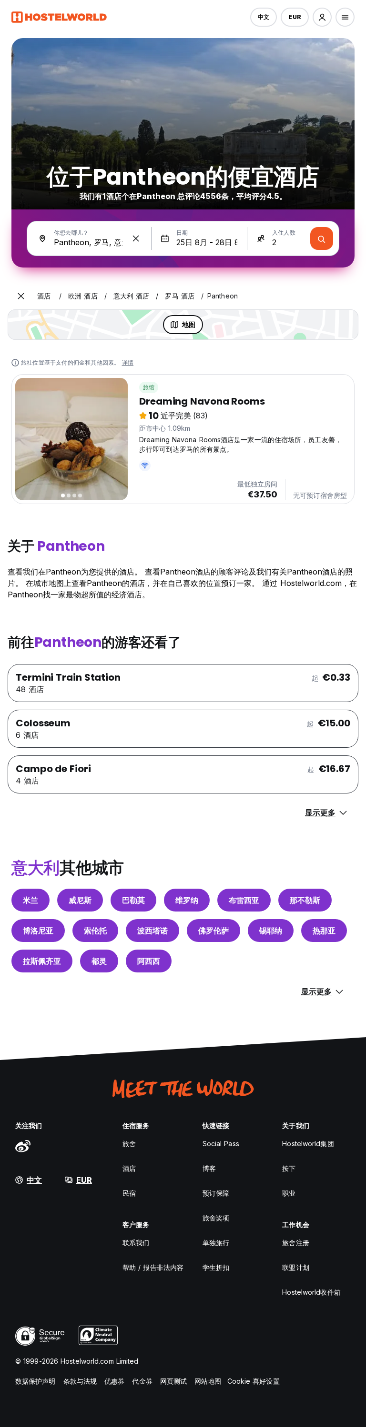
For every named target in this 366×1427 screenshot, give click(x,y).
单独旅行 (216, 1243)
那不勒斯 (305, 900)
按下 (288, 1168)
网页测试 (173, 1381)
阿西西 (148, 961)
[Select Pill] (322, 17)
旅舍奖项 (216, 1218)
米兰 (30, 900)
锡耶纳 (270, 930)
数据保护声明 (35, 1381)
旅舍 (129, 1144)
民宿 (129, 1193)
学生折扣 (216, 1267)
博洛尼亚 (38, 930)
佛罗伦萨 (213, 930)
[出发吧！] (321, 238)
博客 (209, 1168)
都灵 (99, 961)
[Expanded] (21, 296)
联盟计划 (295, 1267)
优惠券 (114, 1381)
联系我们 (135, 1243)
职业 (288, 1193)
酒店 (129, 1168)
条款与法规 (80, 1381)
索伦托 (95, 930)
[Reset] (135, 238)
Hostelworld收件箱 (311, 1292)
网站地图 (207, 1381)
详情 (127, 362)
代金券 (142, 1381)
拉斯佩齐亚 (42, 961)
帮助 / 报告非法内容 (152, 1267)
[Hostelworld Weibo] (22, 1145)
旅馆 (148, 387)
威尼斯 (80, 900)
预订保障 (216, 1193)
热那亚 (324, 930)
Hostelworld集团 (308, 1144)
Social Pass (221, 1144)
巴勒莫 (133, 900)
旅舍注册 (295, 1243)
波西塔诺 (152, 930)
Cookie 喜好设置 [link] (253, 1381)
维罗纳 (186, 900)
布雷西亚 (244, 900)
